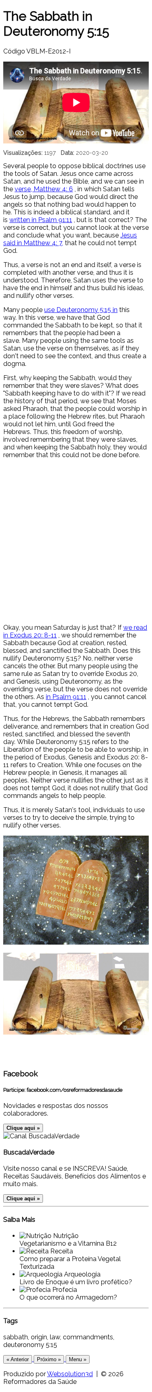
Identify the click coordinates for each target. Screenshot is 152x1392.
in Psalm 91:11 (66, 697)
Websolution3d (70, 1374)
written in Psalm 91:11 (40, 220)
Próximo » (49, 1359)
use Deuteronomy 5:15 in (81, 310)
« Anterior (17, 1359)
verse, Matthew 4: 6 (44, 189)
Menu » (77, 1359)
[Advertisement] (76, 541)
